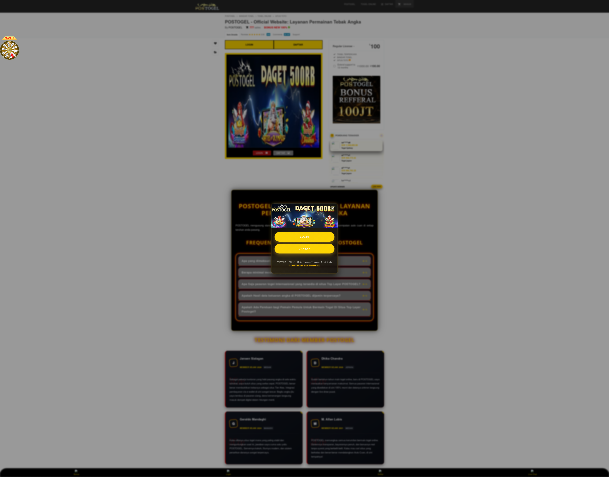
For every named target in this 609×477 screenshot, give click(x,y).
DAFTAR (304, 248)
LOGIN (304, 236)
